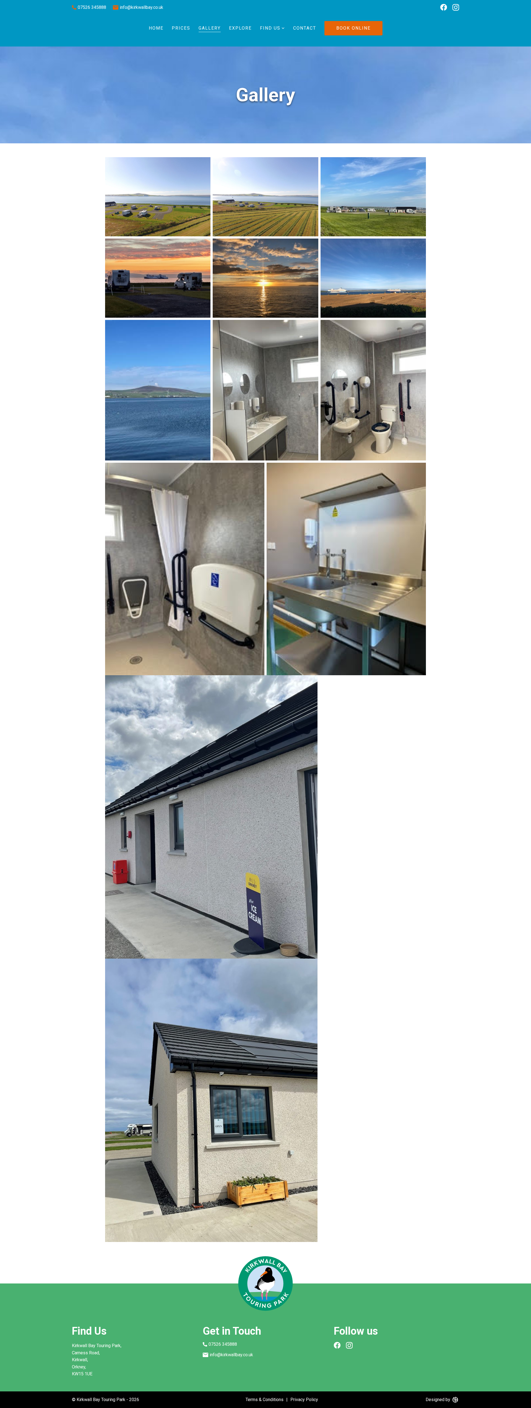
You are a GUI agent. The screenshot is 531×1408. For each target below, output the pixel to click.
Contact (304, 28)
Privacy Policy (304, 1399)
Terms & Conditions (264, 1399)
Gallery (210, 28)
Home (156, 28)
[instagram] (455, 8)
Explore (240, 28)
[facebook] (443, 8)
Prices (181, 28)
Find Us (270, 28)
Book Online (353, 28)
